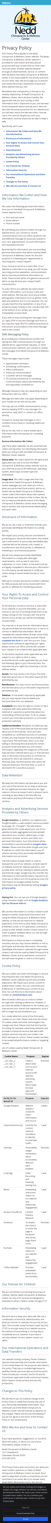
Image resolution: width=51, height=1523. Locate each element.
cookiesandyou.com (22, 994)
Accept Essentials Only (25, 1513)
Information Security (16, 170)
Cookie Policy (12, 161)
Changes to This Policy (17, 181)
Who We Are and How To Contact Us (23, 186)
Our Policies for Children (18, 165)
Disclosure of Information (18, 138)
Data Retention (13, 150)
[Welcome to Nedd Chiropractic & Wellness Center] (25, 39)
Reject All (25, 1508)
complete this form (11, 640)
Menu (7, 2)
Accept (25, 1519)
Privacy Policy (8, 1501)
